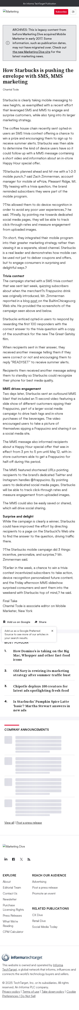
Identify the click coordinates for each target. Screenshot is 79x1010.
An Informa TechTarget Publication (39, 3)
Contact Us (10, 893)
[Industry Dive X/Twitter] (21, 859)
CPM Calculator (13, 932)
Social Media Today (45, 927)
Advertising (39, 881)
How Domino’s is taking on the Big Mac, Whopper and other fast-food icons (41, 655)
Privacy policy (11, 991)
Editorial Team (12, 887)
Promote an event (43, 893)
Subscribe (61, 11)
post (34, 301)
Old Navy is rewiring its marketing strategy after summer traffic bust (42, 673)
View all (9, 822)
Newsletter (10, 899)
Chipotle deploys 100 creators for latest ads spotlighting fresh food (41, 688)
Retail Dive (39, 921)
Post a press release (29, 822)
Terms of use (30, 991)
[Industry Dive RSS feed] (29, 859)
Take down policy (53, 991)
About (7, 881)
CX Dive (37, 915)
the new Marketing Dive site (31, 52)
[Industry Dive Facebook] (13, 859)
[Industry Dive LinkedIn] (6, 859)
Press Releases (12, 915)
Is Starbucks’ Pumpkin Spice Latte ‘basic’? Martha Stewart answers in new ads (41, 705)
